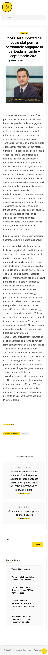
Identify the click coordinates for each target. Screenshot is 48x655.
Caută (8, 539)
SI (7, 7)
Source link (8, 424)
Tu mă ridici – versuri (20, 569)
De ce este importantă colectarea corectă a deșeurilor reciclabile (21, 619)
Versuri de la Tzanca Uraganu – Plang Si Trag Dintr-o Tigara (22, 590)
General (24, 33)
